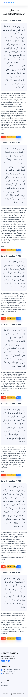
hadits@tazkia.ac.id (8, 673)
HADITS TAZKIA (7, 3)
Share (18, 137)
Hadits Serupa (11, 137)
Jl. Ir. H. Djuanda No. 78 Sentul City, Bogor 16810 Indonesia (12, 670)
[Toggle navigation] (26, 3)
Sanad (3, 137)
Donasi (3, 683)
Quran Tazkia (4, 685)
